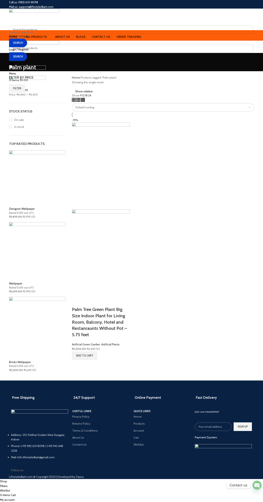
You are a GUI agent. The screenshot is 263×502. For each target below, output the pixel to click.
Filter (17, 88)
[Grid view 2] (74, 101)
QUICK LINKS (142, 411)
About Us (78, 437)
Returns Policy (81, 423)
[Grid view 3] (78, 101)
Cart (136, 437)
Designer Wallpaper (22, 209)
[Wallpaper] (37, 251)
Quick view (77, 301)
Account (139, 430)
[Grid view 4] (83, 101)
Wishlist (139, 444)
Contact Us (79, 444)
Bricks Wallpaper (20, 362)
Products (139, 423)
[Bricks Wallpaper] (37, 328)
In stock (19, 127)
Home (76, 77)
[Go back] (14, 58)
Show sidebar (84, 91)
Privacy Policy (80, 416)
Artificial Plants (110, 344)
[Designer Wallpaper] (37, 178)
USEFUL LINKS (81, 411)
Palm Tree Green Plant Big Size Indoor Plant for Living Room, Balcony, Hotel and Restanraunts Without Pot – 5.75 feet (99, 322)
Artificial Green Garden (86, 344)
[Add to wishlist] (88, 301)
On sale (19, 120)
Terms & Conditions (85, 430)
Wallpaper (15, 283)
